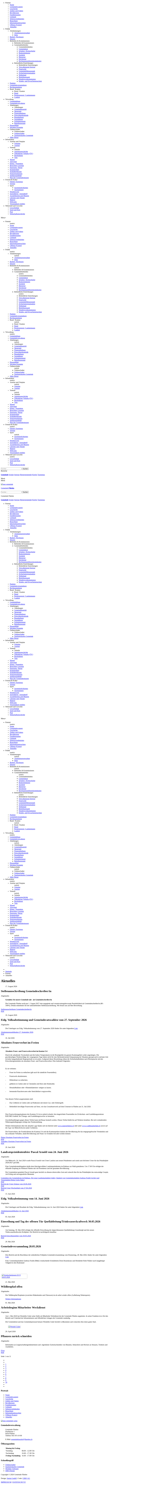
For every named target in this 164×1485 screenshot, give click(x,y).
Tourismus (41, 475)
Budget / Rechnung (17, 37)
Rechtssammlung (16, 87)
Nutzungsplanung (16, 174)
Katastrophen (14, 170)
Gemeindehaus (15, 101)
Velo (16, 158)
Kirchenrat (22, 59)
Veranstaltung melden (17, 204)
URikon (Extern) (16, 25)
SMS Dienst (14, 137)
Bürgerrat (22, 57)
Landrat (17, 97)
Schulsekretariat (19, 121)
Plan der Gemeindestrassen (19, 178)
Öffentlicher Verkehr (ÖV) (23, 153)
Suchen (25, 469)
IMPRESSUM (6, 1482)
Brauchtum (14, 21)
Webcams (13, 202)
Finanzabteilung (20, 113)
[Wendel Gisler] (14, 1327)
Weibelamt (22, 75)
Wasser (12, 160)
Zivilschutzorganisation (27, 73)
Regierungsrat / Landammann (24, 95)
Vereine (12, 184)
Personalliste (14, 125)
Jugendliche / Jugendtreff (18, 194)
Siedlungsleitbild (16, 176)
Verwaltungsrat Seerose (27, 67)
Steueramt (17, 111)
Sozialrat (22, 55)
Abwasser (13, 162)
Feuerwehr (22, 69)
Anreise (17, 145)
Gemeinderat (23, 49)
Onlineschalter (19, 133)
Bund (16, 93)
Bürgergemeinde (26, 475)
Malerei (12, 200)
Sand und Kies (15, 210)
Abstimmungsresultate (22, 33)
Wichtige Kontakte (16, 127)
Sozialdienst (18, 119)
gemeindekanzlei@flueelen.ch (21, 1439)
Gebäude (13, 17)
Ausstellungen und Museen (19, 196)
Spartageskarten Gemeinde (23, 135)
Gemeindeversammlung (18, 85)
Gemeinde (4, 475)
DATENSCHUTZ (19, 1482)
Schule (11, 475)
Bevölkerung (14, 13)
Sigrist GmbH (12, 1478)
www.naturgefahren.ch (66, 1126)
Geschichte (14, 9)
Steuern (12, 39)
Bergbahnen (18, 155)
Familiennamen (15, 15)
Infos (16, 35)
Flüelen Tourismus (16, 182)
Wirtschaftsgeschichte (17, 214)
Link (76, 1028)
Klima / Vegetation (16, 164)
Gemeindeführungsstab (27, 71)
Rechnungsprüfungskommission (30, 61)
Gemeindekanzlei (20, 109)
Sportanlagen (19, 190)
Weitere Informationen (13, 1299)
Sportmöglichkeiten (21, 188)
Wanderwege (14, 192)
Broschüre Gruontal (17, 166)
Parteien (13, 83)
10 (6, 1382)
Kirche (34, 475)
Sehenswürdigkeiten (17, 19)
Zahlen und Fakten (16, 11)
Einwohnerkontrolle (21, 115)
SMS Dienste (10, 1471)
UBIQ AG (26, 1478)
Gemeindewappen (16, 7)
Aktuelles (13, 27)
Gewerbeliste (14, 208)
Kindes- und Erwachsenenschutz (30, 81)
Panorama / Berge (16, 168)
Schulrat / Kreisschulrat (27, 51)
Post (11, 212)
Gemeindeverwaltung (17, 103)
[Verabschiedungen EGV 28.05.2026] (14, 1276)
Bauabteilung (19, 117)
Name (12, 5)
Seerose (17, 475)
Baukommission (24, 53)
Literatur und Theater (17, 198)
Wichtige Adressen (12, 1469)
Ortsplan (17, 143)
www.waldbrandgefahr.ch (91, 1126)
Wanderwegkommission (27, 79)
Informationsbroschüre (18, 23)
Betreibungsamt (24, 77)
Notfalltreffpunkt (16, 172)
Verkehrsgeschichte (21, 151)
